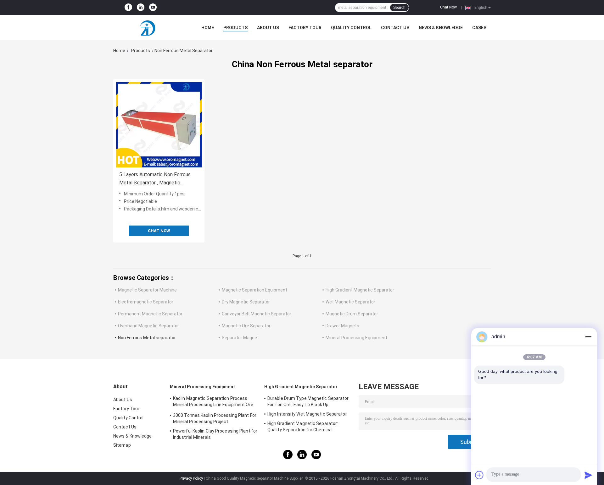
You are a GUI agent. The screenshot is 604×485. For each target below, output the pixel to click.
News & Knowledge (441, 27)
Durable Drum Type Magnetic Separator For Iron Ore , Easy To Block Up (308, 401)
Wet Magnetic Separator (350, 301)
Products (235, 27)
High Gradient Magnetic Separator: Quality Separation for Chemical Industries (302, 427)
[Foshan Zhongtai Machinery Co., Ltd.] (147, 27)
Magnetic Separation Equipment (254, 289)
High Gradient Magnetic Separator (360, 289)
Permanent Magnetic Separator (150, 313)
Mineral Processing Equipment (356, 337)
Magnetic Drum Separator (352, 313)
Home (207, 27)
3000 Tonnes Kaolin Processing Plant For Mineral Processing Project (214, 418)
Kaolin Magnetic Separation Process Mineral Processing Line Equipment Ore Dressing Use (213, 402)
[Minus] (588, 337)
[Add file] (479, 475)
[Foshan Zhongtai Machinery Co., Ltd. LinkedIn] (140, 7)
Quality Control (351, 27)
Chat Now (448, 7)
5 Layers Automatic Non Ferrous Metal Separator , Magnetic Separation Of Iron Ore (155, 179)
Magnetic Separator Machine (147, 289)
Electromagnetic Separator (145, 301)
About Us (268, 27)
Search (399, 7)
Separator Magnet (240, 337)
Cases (479, 27)
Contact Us (395, 27)
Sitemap (122, 445)
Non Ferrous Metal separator (147, 337)
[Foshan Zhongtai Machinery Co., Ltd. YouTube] (153, 7)
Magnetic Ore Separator (246, 325)
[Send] (588, 475)
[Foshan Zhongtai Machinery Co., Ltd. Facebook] (128, 7)
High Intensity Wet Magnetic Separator (307, 414)
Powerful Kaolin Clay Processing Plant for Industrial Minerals (215, 434)
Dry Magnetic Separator (246, 301)
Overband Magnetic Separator (148, 325)
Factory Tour (305, 27)
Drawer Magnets (342, 325)
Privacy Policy (191, 478)
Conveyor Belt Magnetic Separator (256, 313)
